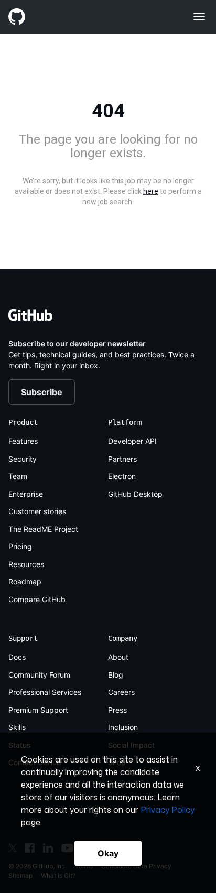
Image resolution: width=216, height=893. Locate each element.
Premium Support (38, 709)
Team (17, 476)
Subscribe (41, 392)
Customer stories (37, 511)
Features (23, 441)
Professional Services (44, 692)
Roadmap (24, 581)
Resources (26, 564)
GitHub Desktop (135, 493)
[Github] (58, 16)
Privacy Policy (168, 810)
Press (117, 709)
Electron (122, 476)
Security (22, 458)
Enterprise (25, 493)
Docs (17, 656)
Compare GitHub (37, 599)
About (118, 656)
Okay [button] (108, 853)
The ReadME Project (43, 529)
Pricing (20, 546)
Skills (17, 727)
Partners (122, 458)
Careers (121, 692)
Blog (115, 674)
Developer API (132, 441)
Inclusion (123, 727)
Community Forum (39, 674)
